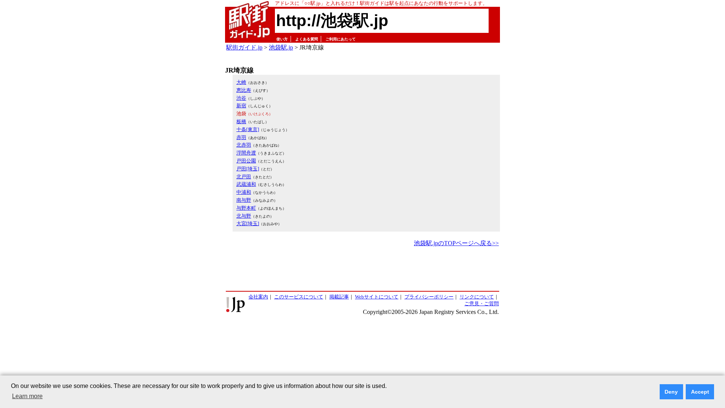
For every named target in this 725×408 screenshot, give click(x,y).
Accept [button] (700, 392)
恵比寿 (243, 90)
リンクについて (477, 297)
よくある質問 (306, 39)
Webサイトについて (376, 297)
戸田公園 (246, 161)
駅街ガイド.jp (244, 47)
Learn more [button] (27, 396)
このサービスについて (298, 297)
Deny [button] (671, 392)
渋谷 (241, 98)
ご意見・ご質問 (481, 303)
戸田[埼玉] (247, 169)
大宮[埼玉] (247, 223)
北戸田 (243, 176)
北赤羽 (243, 145)
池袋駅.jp (281, 47)
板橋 (241, 121)
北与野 (243, 216)
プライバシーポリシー (429, 297)
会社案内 (258, 297)
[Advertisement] (362, 269)
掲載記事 (339, 297)
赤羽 (241, 137)
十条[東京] (247, 129)
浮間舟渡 (246, 153)
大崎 (241, 82)
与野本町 (246, 208)
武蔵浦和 (246, 184)
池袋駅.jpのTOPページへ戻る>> (456, 243)
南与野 (243, 200)
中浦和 (243, 192)
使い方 (282, 39)
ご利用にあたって (340, 39)
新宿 (241, 105)
